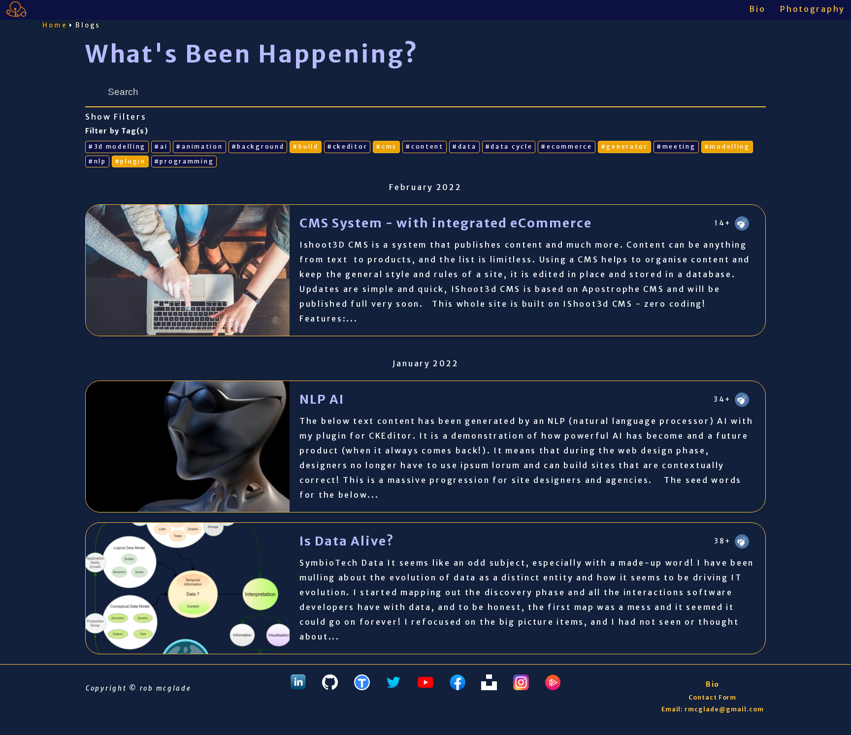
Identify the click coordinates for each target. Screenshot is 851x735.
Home (54, 25)
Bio (757, 9)
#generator (624, 146)
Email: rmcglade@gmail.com (712, 709)
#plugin (130, 161)
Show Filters (116, 117)
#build (305, 146)
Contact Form (712, 697)
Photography (812, 9)
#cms (386, 146)
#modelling (727, 146)
